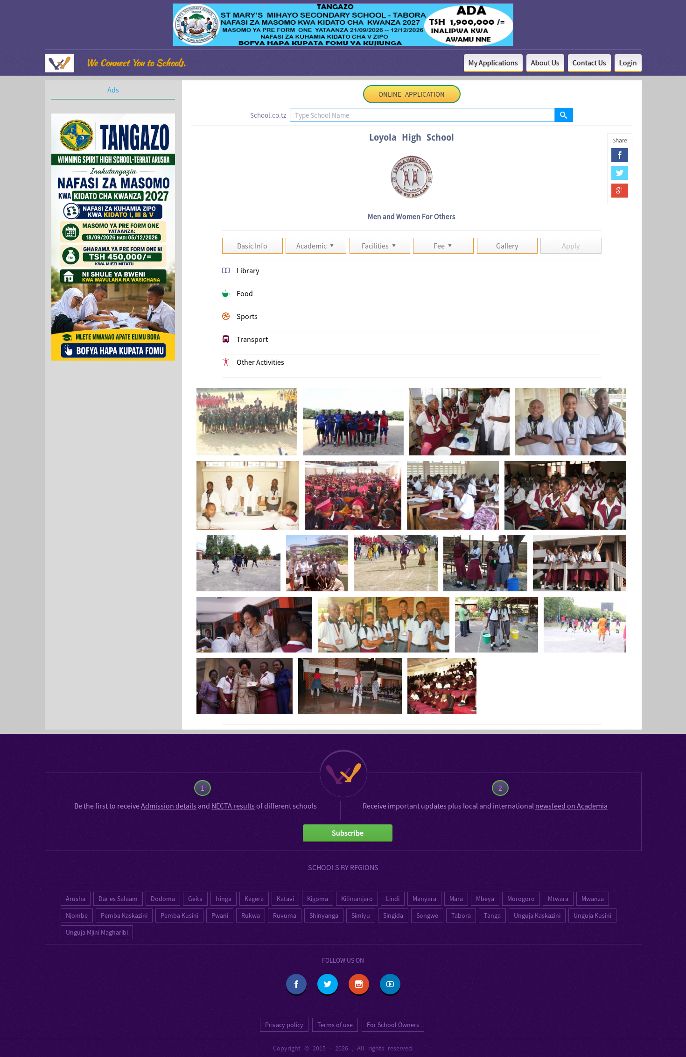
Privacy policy (284, 1025)
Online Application (411, 94)
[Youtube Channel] (390, 984)
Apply (571, 245)
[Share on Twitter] (619, 173)
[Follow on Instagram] (359, 984)
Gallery (507, 245)
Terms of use (335, 1025)
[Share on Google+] (619, 191)
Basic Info (252, 245)
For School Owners (393, 1025)
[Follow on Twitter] (327, 984)
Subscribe (348, 832)
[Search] (563, 115)
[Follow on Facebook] (296, 984)
